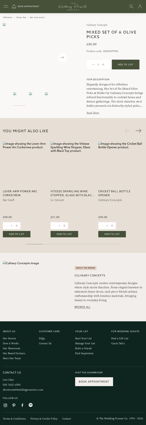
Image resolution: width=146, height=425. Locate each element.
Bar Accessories (37, 17)
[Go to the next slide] (138, 130)
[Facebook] (22, 405)
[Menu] (6, 6)
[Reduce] (93, 64)
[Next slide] (62, 57)
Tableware (8, 17)
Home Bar (21, 17)
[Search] (131, 6)
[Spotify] (30, 405)
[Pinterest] (13, 405)
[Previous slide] (9, 57)
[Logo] (73, 6)
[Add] (103, 64)
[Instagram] (5, 405)
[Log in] (139, 6)
